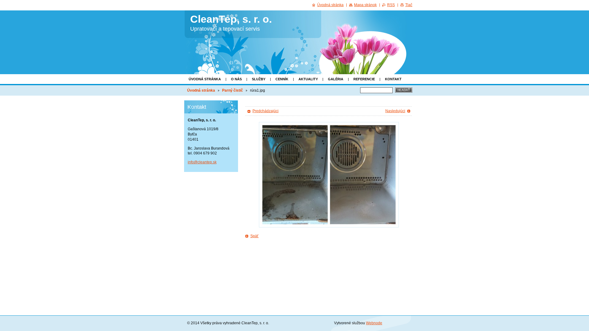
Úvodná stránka (205, 79)
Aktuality (308, 79)
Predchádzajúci (265, 111)
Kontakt (393, 79)
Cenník (281, 79)
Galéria (335, 79)
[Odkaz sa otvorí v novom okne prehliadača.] (329, 174)
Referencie (364, 79)
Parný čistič (232, 90)
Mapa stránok (365, 5)
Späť (254, 236)
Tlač (408, 5)
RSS (391, 5)
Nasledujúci (395, 111)
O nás (236, 79)
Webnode (374, 323)
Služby (258, 79)
